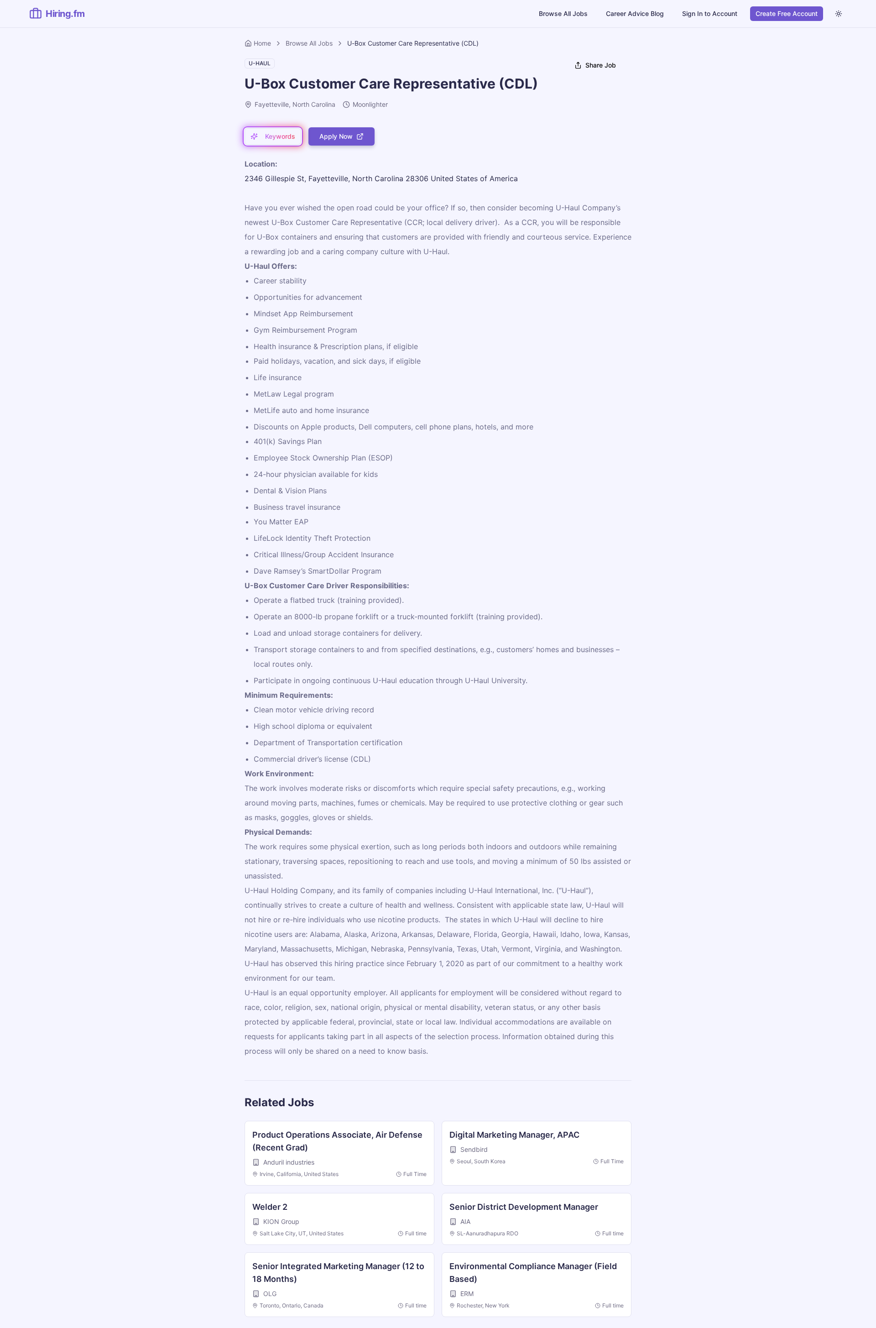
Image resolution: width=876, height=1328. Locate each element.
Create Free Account (787, 13)
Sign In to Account (709, 13)
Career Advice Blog (635, 13)
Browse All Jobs (563, 13)
